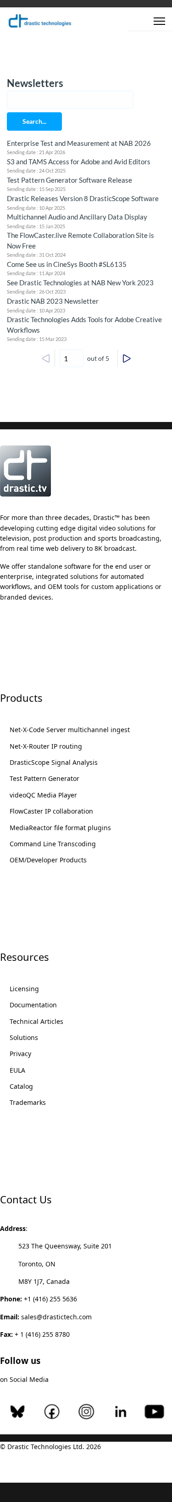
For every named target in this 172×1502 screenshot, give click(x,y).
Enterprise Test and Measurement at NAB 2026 (79, 143)
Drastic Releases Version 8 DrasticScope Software (83, 198)
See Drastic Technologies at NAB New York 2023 (80, 282)
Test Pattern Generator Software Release (69, 180)
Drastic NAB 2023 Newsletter (53, 301)
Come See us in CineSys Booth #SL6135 (67, 264)
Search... (34, 121)
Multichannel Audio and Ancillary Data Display (77, 217)
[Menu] (159, 21)
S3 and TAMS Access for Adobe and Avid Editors (78, 161)
